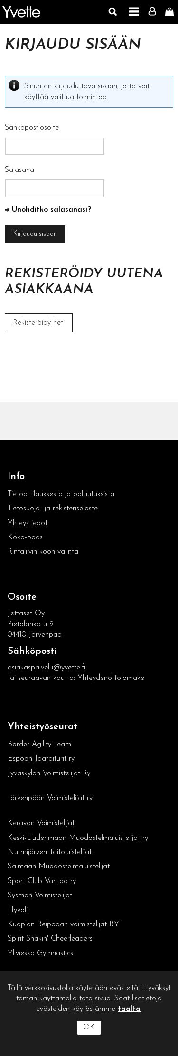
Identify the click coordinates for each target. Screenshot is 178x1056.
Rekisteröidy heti (39, 323)
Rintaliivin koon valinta (43, 552)
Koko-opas (25, 537)
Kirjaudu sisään (73, 45)
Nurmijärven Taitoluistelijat (50, 852)
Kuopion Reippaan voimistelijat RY (63, 924)
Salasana (19, 170)
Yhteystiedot (27, 523)
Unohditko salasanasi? (51, 210)
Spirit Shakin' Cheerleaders (50, 939)
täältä (129, 1009)
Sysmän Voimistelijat (40, 895)
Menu (134, 11)
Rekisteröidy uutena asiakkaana (84, 282)
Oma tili (154, 11)
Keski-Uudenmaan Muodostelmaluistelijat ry (78, 838)
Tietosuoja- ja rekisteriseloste (53, 508)
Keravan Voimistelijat (41, 823)
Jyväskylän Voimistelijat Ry (49, 773)
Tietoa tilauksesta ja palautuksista (62, 494)
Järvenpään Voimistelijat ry (50, 798)
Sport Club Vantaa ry (42, 881)
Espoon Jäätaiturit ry (41, 759)
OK (89, 1027)
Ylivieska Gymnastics (40, 953)
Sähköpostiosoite (32, 128)
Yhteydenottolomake (110, 678)
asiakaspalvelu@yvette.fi (46, 667)
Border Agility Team (39, 744)
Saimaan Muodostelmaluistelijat (59, 866)
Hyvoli (18, 910)
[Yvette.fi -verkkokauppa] (21, 12)
